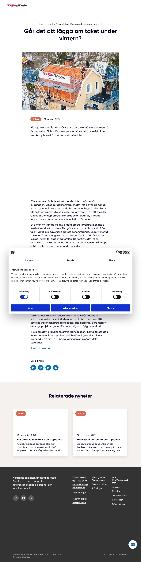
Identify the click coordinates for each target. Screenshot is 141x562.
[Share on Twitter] (48, 367)
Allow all (111, 308)
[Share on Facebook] (41, 367)
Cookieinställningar (21, 557)
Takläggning (98, 480)
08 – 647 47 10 (79, 480)
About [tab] (112, 260)
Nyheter (116, 491)
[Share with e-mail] (56, 367)
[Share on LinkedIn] (33, 367)
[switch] (55, 297)
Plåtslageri (97, 488)
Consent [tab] (29, 260)
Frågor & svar (118, 504)
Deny (30, 308)
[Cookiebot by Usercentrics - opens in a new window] (118, 252)
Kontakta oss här (40, 348)
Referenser (117, 499)
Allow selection (70, 308)
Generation (123, 554)
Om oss (116, 487)
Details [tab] (70, 260)
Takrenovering (99, 484)
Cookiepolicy (55, 554)
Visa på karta (79, 502)
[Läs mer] (40, 432)
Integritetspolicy (41, 554)
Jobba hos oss (119, 495)
